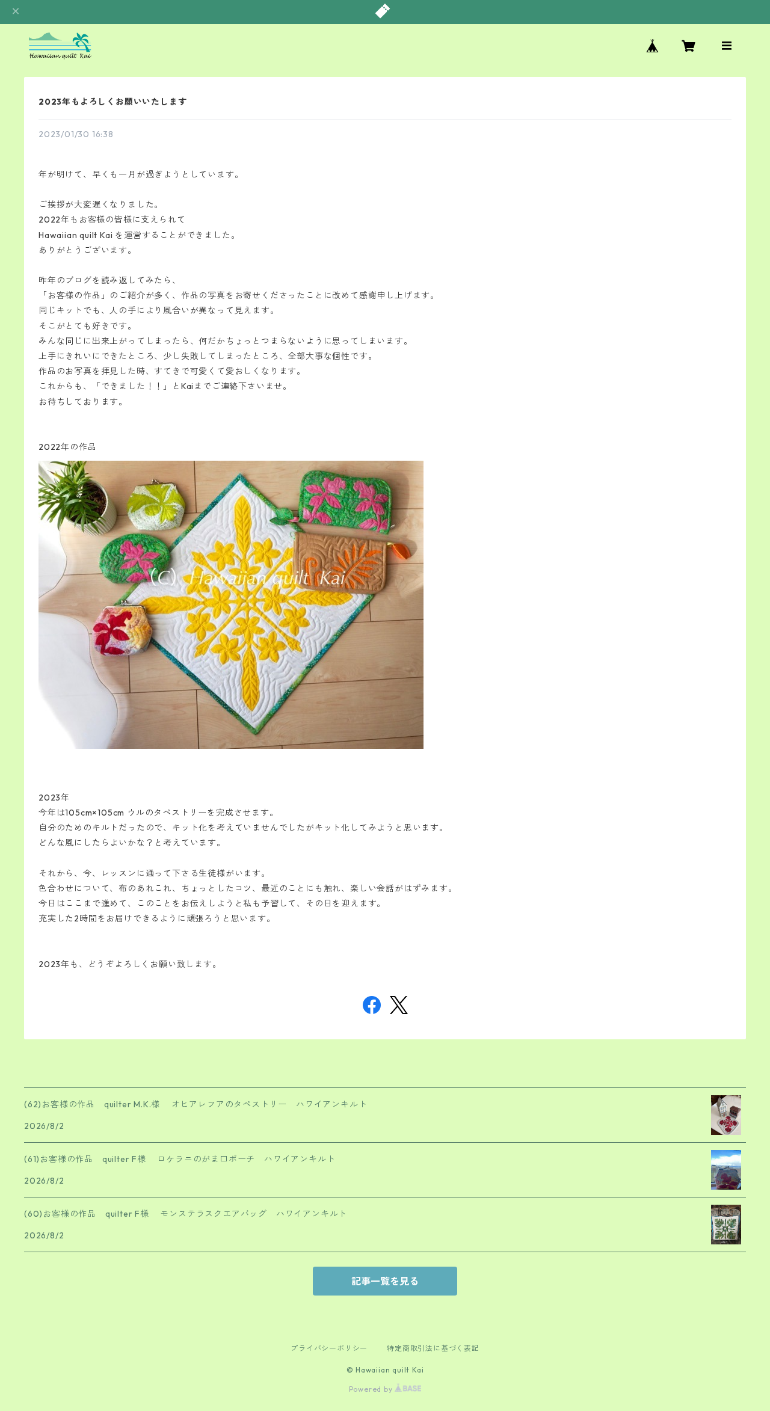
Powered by (372, 1389)
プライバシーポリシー (329, 1348)
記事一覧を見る (385, 1281)
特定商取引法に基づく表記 (433, 1348)
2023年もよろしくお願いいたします (112, 101)
